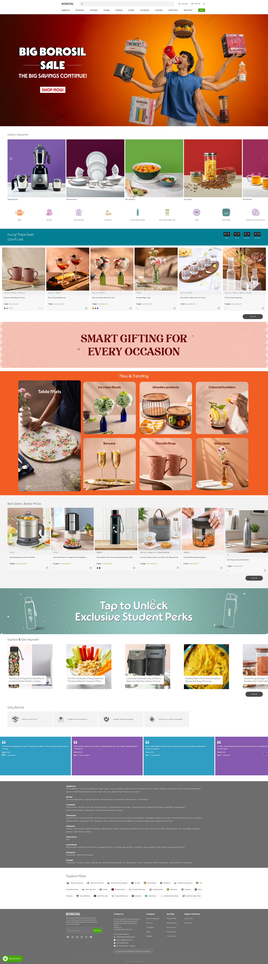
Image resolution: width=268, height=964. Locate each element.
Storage (107, 10)
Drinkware (119, 10)
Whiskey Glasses (106, 829)
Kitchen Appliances (72, 789)
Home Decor (173, 10)
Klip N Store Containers (160, 862)
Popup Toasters (104, 789)
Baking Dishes (88, 855)
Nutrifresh (127, 789)
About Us (149, 923)
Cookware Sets (89, 810)
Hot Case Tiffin (92, 847)
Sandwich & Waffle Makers (192, 789)
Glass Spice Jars (131, 862)
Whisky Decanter (172, 829)
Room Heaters (135, 792)
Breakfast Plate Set (72, 821)
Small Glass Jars (96, 862)
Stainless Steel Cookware (155, 807)
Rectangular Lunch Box (105, 847)
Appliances (66, 10)
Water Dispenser (131, 799)
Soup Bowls (98, 821)
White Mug (134, 829)
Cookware (159, 10)
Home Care (107, 792)
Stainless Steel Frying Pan (74, 810)
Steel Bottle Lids (143, 799)
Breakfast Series (148, 821)
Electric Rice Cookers (175, 789)
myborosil (130, 961)
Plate (91, 821)
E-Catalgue (150, 927)
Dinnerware (80, 10)
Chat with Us (188, 918)
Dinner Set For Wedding (125, 821)
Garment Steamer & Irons (120, 792)
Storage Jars (187, 862)
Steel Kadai (169, 807)
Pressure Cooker (71, 807)
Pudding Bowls (150, 818)
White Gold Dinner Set (179, 818)
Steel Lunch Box (162, 847)
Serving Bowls (70, 855)
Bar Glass (162, 829)
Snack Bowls (84, 821)
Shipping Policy (172, 923)
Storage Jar (148, 862)
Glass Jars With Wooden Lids (111, 862)
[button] (66, 10)
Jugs (179, 829)
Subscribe (97, 930)
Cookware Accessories (115, 807)
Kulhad (88, 832)
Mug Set (116, 829)
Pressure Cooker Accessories (105, 810)
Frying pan (81, 807)
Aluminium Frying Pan (139, 807)
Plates (169, 818)
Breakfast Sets (161, 818)
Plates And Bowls (138, 818)
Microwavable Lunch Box (176, 847)
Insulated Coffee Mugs (92, 829)
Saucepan (127, 807)
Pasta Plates (127, 818)
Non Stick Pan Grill (101, 807)
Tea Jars (140, 862)
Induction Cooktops (145, 789)
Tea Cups (69, 829)
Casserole (80, 855)
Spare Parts (188, 10)
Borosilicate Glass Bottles (74, 799)
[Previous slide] (11, 158)
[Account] (204, 4)
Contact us (118, 914)
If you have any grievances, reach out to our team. (133, 951)
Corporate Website (152, 918)
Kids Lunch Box (128, 847)
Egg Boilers (119, 789)
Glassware (195, 829)
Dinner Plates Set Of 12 (102, 818)
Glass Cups (154, 829)
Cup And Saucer (144, 829)
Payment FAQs (172, 918)
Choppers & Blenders (160, 789)
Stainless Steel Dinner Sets (164, 821)
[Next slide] (264, 158)
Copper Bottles (119, 799)
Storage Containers (83, 862)
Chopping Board (179, 807)
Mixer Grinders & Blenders (82, 792)
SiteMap (149, 936)
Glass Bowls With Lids (86, 818)
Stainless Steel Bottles (91, 799)
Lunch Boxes (138, 847)
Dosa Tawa (90, 807)
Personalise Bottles (106, 799)
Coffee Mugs (187, 829)
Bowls (76, 818)
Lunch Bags (118, 847)
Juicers (112, 789)
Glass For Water (79, 829)
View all (253, 316)
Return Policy (171, 927)
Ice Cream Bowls (116, 818)
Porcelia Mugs (124, 829)
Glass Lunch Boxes (149, 847)
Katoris (190, 818)
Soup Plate (197, 818)
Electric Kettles (97, 792)
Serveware (94, 10)
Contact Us (188, 923)
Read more (6, 752)
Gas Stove (69, 792)
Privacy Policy (171, 932)
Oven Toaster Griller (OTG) (88, 789)
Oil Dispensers (71, 862)
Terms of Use (171, 936)
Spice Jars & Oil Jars (175, 862)
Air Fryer (134, 789)
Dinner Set (69, 818)
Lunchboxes (144, 10)
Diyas (68, 839)
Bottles (131, 10)
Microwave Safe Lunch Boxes (76, 847)
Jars (123, 862)
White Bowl (113, 821)
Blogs (148, 932)
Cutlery (105, 821)
